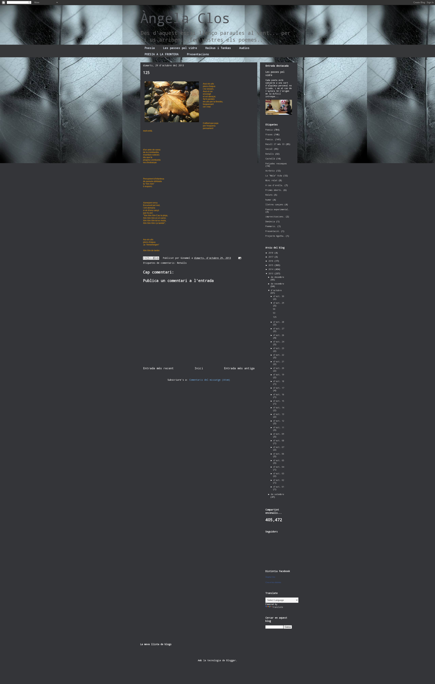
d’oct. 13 (278, 414)
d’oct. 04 (278, 466)
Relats (269, 194)
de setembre (277, 494)
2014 (271, 269)
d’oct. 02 (278, 480)
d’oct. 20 (278, 368)
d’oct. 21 (278, 361)
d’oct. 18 (278, 381)
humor (268, 199)
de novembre (277, 283)
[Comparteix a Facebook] (154, 258)
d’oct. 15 (278, 401)
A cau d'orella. (274, 185)
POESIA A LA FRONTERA (162, 54)
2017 (271, 256)
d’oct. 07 (278, 447)
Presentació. (272, 231)
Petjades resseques (276, 163)
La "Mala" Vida (273, 175)
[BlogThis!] (148, 258)
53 (274, 312)
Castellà (270, 158)
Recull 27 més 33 (274, 144)
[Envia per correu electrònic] (144, 258)
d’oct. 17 (278, 387)
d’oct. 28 (278, 322)
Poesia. (269, 139)
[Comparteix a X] (151, 258)
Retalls (182, 262)
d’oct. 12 (278, 420)
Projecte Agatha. (274, 236)
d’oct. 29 (278, 302)
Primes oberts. (273, 190)
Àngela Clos (185, 18)
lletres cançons (274, 204)
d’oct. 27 (278, 328)
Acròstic (270, 170)
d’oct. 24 (278, 341)
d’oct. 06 (278, 453)
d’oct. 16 (278, 394)
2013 (271, 273)
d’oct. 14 (278, 407)
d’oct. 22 (278, 354)
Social (269, 149)
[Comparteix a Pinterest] (157, 258)
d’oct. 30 (278, 296)
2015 (271, 265)
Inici (199, 368)
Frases (269, 134)
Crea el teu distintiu (273, 582)
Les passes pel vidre (180, 48)
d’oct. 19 (278, 374)
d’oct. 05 (278, 460)
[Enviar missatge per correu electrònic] (239, 257)
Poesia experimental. (277, 209)
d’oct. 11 (278, 427)
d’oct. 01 (278, 486)
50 (274, 309)
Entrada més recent (158, 368)
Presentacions (198, 54)
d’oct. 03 (278, 473)
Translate (277, 607)
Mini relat (271, 180)
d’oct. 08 (278, 440)
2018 (271, 252)
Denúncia (270, 221)
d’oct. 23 (278, 348)
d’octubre (276, 290)
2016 (271, 260)
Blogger (231, 660)
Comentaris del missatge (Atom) (209, 379)
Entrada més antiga (239, 368)
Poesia (150, 48)
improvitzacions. (274, 216)
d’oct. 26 (278, 335)
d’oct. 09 (278, 433)
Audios (244, 48)
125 (274, 317)
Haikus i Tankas (218, 48)
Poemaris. (270, 226)
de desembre (277, 277)
